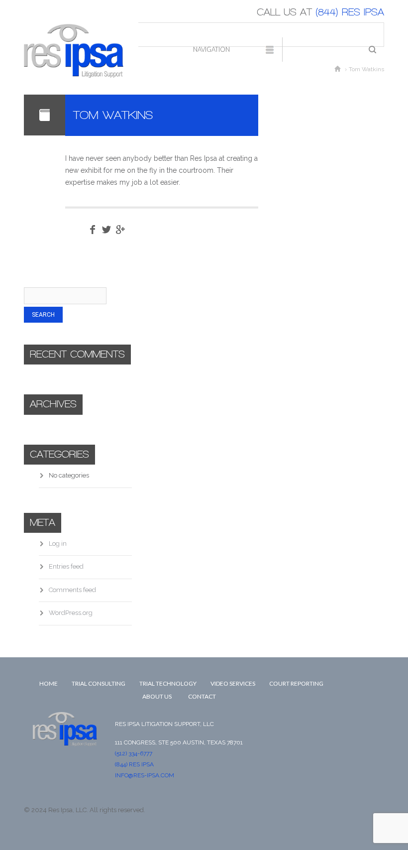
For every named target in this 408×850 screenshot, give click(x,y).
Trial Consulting (98, 683)
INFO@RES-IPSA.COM (144, 775)
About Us (157, 696)
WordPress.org (71, 612)
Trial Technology (168, 683)
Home (48, 683)
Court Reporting (296, 683)
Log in (58, 543)
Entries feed (66, 566)
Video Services (232, 683)
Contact (202, 696)
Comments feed (72, 590)
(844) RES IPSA (348, 12)
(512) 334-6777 (133, 753)
